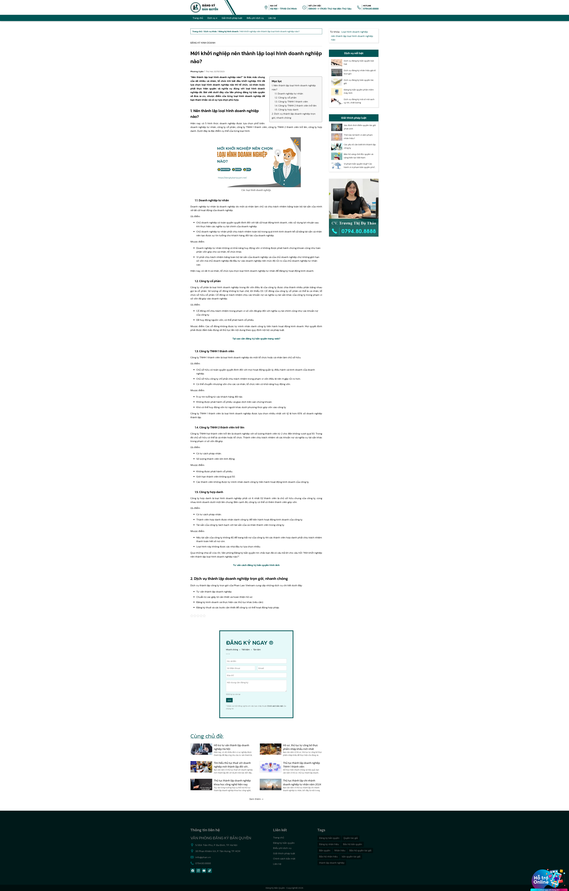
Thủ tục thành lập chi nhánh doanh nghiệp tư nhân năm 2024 (302, 782)
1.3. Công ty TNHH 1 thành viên (291, 101)
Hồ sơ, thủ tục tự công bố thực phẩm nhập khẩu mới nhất (300, 747)
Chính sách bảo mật (275, 706)
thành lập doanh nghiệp (331, 862)
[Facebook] (192, 870)
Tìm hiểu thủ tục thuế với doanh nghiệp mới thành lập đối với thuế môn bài (232, 764)
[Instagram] (198, 870)
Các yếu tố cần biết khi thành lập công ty (360, 146)
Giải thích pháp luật (284, 853)
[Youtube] (204, 870)
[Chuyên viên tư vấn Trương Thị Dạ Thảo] (353, 208)
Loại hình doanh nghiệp (354, 32)
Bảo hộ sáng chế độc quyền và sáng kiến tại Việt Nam (358, 156)
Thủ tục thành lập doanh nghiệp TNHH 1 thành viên (301, 764)
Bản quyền (324, 850)
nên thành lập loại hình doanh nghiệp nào (352, 38)
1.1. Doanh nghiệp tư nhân (289, 93)
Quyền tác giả (350, 838)
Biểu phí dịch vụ (282, 848)
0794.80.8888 (371, 9)
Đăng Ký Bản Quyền (275, 888)
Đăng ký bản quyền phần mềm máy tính (359, 91)
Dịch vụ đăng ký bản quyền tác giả (359, 81)
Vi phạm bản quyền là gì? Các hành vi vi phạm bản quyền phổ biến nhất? (359, 165)
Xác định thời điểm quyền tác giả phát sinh (360, 127)
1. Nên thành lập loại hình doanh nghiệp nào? (294, 87)
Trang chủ (278, 837)
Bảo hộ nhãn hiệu (328, 856)
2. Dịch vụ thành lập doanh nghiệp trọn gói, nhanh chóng (293, 116)
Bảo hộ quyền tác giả (360, 850)
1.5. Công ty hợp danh (286, 109)
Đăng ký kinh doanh (202, 43)
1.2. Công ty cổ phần (286, 97)
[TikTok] (209, 870)
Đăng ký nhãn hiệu (329, 844)
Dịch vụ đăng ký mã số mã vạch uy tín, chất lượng (359, 101)
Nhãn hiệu (339, 850)
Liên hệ (277, 864)
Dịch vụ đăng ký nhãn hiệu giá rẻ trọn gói (360, 72)
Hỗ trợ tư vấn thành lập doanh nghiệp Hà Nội (231, 747)
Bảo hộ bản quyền (352, 844)
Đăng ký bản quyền (284, 843)
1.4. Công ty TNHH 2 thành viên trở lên (296, 105)
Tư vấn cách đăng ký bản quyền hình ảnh (256, 565)
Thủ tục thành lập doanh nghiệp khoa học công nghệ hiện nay (232, 782)
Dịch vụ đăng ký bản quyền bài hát (359, 62)
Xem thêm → (256, 799)
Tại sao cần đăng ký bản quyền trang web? (256, 338)
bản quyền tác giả (351, 856)
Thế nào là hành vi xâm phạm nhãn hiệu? (358, 136)
